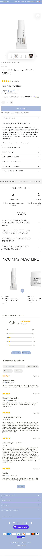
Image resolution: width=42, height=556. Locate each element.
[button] (21, 330)
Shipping (3, 93)
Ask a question (16, 353)
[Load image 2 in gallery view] (16, 56)
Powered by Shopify (21, 545)
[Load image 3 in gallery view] (21, 56)
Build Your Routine (12, 62)
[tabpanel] (21, 427)
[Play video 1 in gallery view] (31, 56)
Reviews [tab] (8, 361)
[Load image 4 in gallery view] (26, 56)
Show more (21, 486)
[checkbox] (18, 371)
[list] (21, 199)
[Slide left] (6, 56)
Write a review (26, 353)
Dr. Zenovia (5, 66)
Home (3, 62)
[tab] (20, 361)
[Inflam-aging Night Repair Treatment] (13, 279)
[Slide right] (36, 56)
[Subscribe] (39, 516)
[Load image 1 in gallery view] (11, 56)
